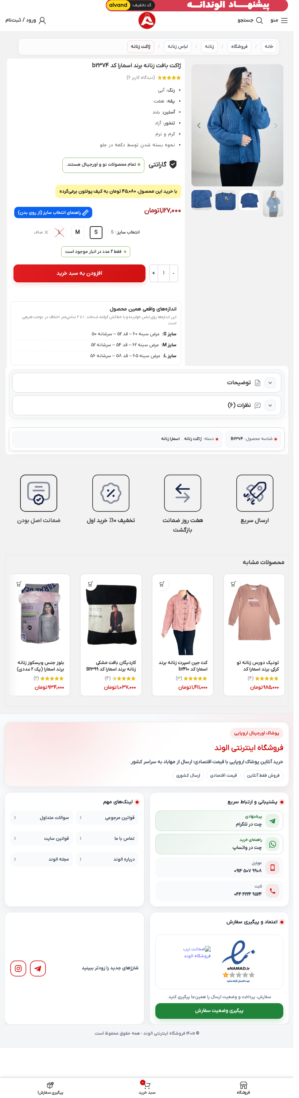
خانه (269, 47)
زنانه (209, 47)
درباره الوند (124, 859)
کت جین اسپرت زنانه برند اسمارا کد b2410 (183, 666)
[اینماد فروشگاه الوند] (238, 962)
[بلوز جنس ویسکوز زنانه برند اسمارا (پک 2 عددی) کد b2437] (39, 614)
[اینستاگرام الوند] (18, 968)
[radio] (96, 232)
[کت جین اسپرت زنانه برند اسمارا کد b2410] (182, 614)
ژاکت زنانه (141, 47)
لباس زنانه (178, 47)
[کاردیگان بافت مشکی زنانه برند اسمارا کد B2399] (111, 614)
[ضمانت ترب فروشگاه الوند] (195, 962)
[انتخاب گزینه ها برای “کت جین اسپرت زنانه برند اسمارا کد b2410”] (162, 584)
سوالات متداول (54, 818)
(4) (250, 678)
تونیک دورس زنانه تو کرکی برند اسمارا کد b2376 (258, 669)
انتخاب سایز (128, 232)
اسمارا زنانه (170, 439)
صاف (38, 232)
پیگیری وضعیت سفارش (219, 1011)
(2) (36, 678)
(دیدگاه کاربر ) (141, 78)
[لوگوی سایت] (147, 20)
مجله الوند (58, 859)
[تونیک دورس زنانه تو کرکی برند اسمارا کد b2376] (254, 614)
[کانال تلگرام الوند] (38, 968)
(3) (179, 678)
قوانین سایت (56, 839)
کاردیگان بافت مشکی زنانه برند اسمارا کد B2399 (111, 666)
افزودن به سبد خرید (79, 273)
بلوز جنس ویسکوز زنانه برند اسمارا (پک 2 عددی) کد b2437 (40, 669)
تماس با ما (124, 839)
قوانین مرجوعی (120, 818)
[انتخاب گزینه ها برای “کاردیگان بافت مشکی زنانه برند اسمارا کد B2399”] (90, 584)
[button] (276, 125)
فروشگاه (239, 47)
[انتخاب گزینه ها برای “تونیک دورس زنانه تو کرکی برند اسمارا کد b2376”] (234, 584)
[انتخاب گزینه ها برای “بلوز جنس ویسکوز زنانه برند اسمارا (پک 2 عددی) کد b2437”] (19, 584)
